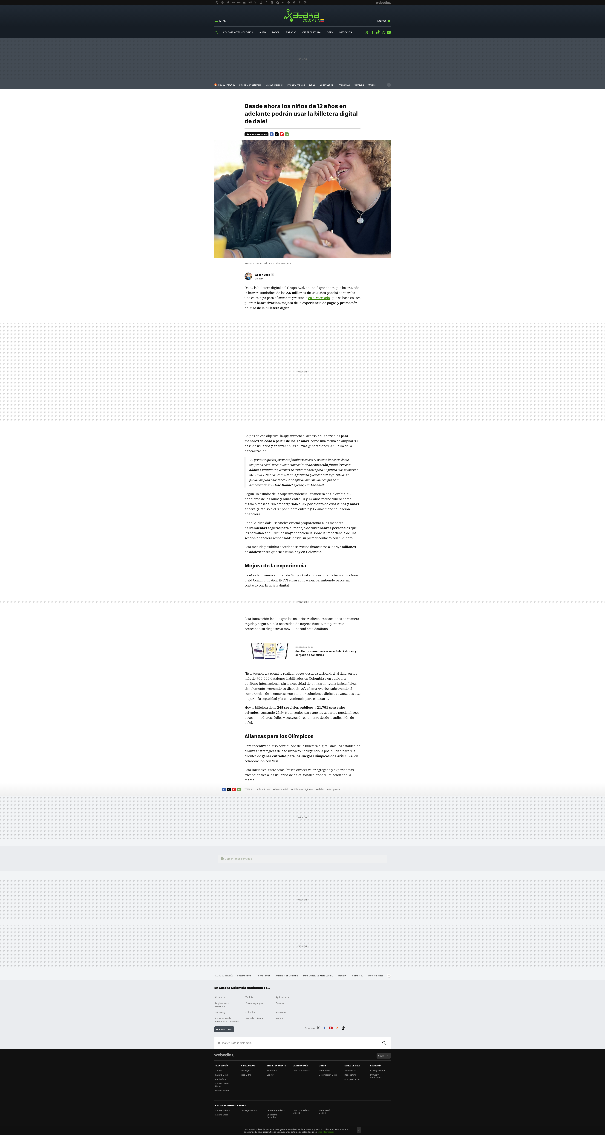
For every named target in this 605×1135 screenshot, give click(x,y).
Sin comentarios (258, 134)
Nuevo (381, 21)
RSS (337, 1027)
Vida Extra (246, 1074)
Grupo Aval (334, 789)
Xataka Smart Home (222, 1085)
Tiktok (378, 32)
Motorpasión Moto (328, 1074)
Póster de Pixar (245, 975)
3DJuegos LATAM (249, 1110)
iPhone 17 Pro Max (296, 84)
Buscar (384, 1043)
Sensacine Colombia (272, 1116)
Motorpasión (325, 1070)
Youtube (389, 32)
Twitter (367, 32)
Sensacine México (276, 1110)
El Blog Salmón (377, 1070)
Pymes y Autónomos (376, 1076)
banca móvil (281, 789)
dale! (321, 789)
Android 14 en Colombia (287, 975)
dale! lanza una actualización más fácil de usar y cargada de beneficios (325, 653)
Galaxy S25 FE (326, 84)
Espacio (291, 32)
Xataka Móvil (221, 1074)
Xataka (218, 1070)
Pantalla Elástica (254, 1018)
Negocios (345, 32)
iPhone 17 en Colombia (250, 84)
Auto (262, 32)
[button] (264, 274)
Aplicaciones (263, 789)
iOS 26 (312, 84)
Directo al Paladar (301, 1070)
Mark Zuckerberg (273, 84)
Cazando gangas (254, 1003)
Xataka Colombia (302, 16)
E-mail (287, 134)
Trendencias (350, 1070)
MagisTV (342, 975)
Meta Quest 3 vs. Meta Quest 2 (318, 975)
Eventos (280, 1003)
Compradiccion (352, 1079)
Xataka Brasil (221, 1114)
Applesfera (220, 1079)
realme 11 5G (357, 975)
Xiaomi (279, 1018)
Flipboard (282, 134)
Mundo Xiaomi (222, 1090)
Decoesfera (350, 1074)
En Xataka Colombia (304, 647)
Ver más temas (224, 1029)
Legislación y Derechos (222, 1004)
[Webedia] (224, 1055)
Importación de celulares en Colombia (227, 1020)
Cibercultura (311, 32)
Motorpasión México (325, 1111)
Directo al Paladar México (301, 1111)
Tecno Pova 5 (264, 975)
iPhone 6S (281, 1012)
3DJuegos (246, 1070)
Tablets (249, 997)
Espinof (270, 1074)
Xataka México (222, 1110)
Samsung (359, 84)
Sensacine (272, 1070)
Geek (330, 32)
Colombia (250, 1012)
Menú (223, 21)
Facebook (372, 32)
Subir (381, 1055)
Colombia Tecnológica (238, 32)
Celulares (220, 997)
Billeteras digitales (303, 789)
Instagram (383, 32)
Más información (326, 1131)
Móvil (275, 32)
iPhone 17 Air (344, 84)
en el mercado (319, 298)
